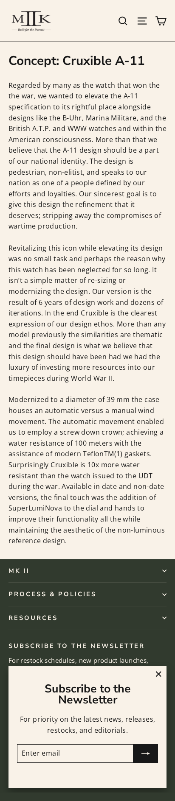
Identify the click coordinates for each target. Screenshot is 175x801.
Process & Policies (52, 594)
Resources (32, 618)
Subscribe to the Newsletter (76, 645)
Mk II (19, 571)
